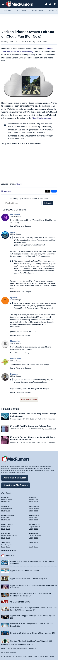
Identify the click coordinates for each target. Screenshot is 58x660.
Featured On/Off (7, 656)
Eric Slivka (32, 497)
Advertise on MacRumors (16, 485)
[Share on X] (47, 191)
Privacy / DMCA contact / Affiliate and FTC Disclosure (18, 648)
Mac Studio (21, 11)
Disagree (28, 226)
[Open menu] (3, 4)
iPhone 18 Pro (37, 11)
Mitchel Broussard (7, 515)
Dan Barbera (5, 533)
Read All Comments (29, 399)
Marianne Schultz (35, 524)
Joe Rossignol (50, 429)
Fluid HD (36, 656)
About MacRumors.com (15, 478)
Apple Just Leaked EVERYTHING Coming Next (28, 579)
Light (46, 656)
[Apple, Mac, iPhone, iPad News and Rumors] (19, 7)
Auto (42, 656)
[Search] (50, 4)
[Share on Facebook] (54, 191)
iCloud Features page (41, 118)
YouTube (10, 555)
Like (22, 226)
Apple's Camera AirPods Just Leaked (24, 571)
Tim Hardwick (49, 419)
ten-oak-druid (15, 359)
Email (3, 501)
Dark (51, 656)
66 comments (6, 191)
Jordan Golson (42, 41)
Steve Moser (5, 542)
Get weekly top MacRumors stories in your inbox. (29, 199)
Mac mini (7, 11)
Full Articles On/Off (21, 656)
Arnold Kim (5, 497)
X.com (8, 501)
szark (12, 232)
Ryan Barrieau (34, 533)
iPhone (19, 184)
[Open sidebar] (55, 4)
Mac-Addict (15, 341)
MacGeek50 (15, 214)
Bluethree (14, 374)
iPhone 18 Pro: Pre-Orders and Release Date (30, 426)
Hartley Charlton (7, 524)
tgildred (13, 298)
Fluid (30, 656)
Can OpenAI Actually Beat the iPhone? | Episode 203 (31, 641)
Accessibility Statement (8, 652)
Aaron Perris (33, 542)
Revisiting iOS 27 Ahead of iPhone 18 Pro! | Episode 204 (32, 633)
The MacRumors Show (19, 602)
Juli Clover (5, 506)
